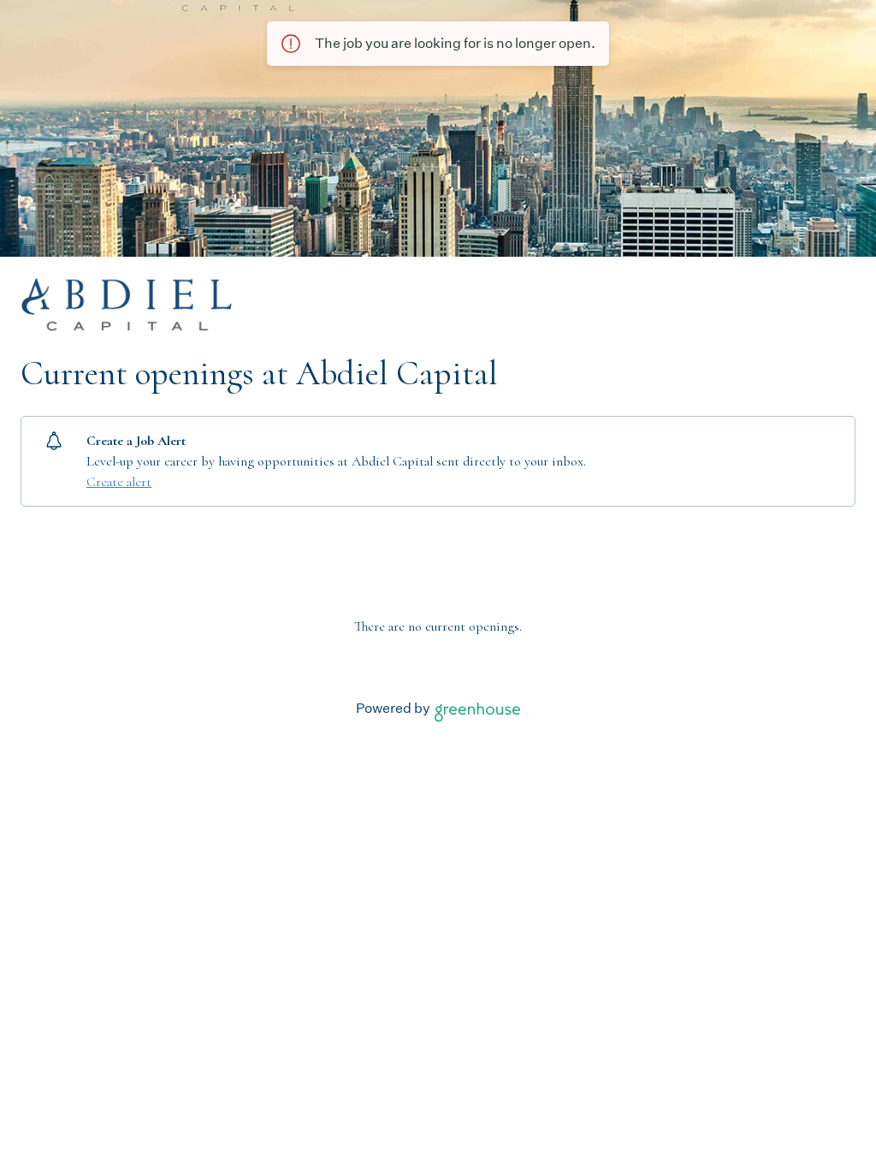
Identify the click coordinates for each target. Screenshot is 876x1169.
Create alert (118, 481)
